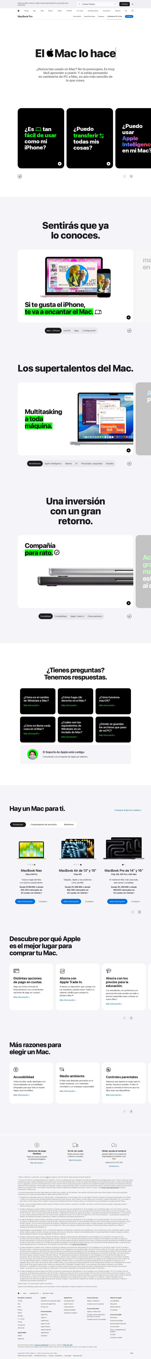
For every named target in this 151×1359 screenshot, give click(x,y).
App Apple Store (69, 1301)
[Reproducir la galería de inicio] (129, 330)
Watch (20, 1313)
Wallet (20, 1336)
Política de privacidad (25, 1356)
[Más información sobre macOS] (75, 285)
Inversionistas (114, 1326)
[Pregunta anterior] (124, 176)
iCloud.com (44, 1307)
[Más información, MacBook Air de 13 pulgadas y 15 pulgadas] (78, 849)
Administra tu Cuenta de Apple (51, 1301)
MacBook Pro (25, 16)
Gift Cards (21, 1328)
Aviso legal (67, 1356)
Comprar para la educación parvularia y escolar (96, 1315)
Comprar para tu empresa (95, 1304)
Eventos (112, 1334)
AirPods (20, 1316)
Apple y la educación (94, 1311)
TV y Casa (21, 1319)
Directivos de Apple (116, 1320)
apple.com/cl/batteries (79, 1244)
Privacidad (113, 1310)
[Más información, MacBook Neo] (31, 850)
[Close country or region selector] (132, 4)
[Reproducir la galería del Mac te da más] (129, 463)
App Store (44, 1336)
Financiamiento (69, 1307)
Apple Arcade (45, 1324)
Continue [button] (124, 4)
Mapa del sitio (77, 1356)
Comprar (129, 16)
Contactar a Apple (116, 1337)
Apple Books (45, 1332)
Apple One (44, 1314)
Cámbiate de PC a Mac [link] (114, 16)
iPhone (20, 1310)
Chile (131, 1353)
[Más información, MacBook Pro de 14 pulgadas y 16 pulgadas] (124, 848)
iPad (19, 1307)
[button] (97, 4)
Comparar (101, 16)
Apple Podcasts (46, 1330)
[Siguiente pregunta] (131, 176)
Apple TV (44, 1317)
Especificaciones (89, 16)
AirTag (20, 1322)
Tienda (20, 1301)
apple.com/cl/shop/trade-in (111, 1187)
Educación (113, 1304)
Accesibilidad (114, 1301)
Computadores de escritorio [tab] (44, 824)
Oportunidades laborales (118, 1324)
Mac (19, 1304)
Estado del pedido (69, 1310)
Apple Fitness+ (45, 1326)
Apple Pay (21, 1339)
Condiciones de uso (40, 1356)
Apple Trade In (68, 1304)
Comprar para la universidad (96, 1319)
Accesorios (21, 1325)
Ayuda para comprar (70, 1313)
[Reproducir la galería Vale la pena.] (129, 616)
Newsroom (113, 1317)
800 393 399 (117, 1162)
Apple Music (45, 1320)
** (72, 995)
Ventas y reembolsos (55, 1356)
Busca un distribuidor (41, 1345)
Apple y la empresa (93, 1301)
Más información (25, 901)
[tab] (53, 330)
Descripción (77, 16)
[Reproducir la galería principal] (20, 176)
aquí (47, 1177)
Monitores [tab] (69, 824)
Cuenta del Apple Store (48, 1304)
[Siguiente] (139, 912)
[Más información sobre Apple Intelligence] (75, 418)
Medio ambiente (115, 1307)
